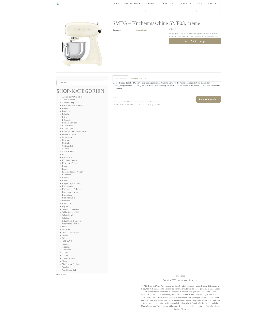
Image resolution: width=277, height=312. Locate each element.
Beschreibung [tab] (120, 78)
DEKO (199, 4)
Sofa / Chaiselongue (70, 232)
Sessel (64, 227)
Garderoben (67, 137)
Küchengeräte (141, 30)
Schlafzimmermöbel (70, 212)
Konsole (65, 178)
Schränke (66, 218)
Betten (64, 117)
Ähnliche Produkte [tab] (138, 78)
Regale (65, 206)
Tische (65, 253)
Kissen (65, 169)
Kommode (66, 175)
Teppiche (66, 247)
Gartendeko (67, 143)
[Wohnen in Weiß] (57, 3)
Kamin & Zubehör (69, 160)
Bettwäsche (66, 120)
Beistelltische (67, 114)
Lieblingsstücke (68, 198)
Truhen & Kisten (69, 258)
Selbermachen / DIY (70, 224)
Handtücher (67, 154)
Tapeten (65, 244)
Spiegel (65, 235)
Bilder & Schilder (69, 123)
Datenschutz (61, 274)
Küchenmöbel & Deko (71, 189)
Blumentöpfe (67, 129)
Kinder (65, 166)
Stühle (64, 238)
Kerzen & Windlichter (71, 163)
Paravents (66, 201)
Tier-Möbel (67, 250)
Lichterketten (67, 195)
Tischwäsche (67, 255)
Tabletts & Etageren (70, 241)
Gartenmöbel (67, 146)
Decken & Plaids (69, 134)
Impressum (180, 276)
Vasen (64, 261)
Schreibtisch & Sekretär (72, 221)
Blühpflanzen (67, 126)
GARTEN (212, 4)
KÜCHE (163, 4)
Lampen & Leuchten (70, 192)
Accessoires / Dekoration (72, 97)
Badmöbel (66, 111)
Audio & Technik (69, 100)
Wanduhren (66, 267)
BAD (174, 4)
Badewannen (67, 108)
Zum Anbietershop (195, 41)
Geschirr (65, 149)
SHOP (116, 4)
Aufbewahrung (68, 103)
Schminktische (68, 215)
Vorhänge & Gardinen (71, 264)
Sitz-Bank (66, 229)
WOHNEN (149, 4)
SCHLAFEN (186, 4)
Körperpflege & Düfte (71, 183)
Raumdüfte (66, 204)
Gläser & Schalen (69, 152)
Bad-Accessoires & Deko (72, 105)
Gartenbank (67, 140)
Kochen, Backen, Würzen (72, 172)
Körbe (64, 180)
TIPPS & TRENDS (132, 4)
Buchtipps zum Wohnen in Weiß (75, 131)
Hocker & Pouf (68, 157)
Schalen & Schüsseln (70, 209)
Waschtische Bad (69, 270)
